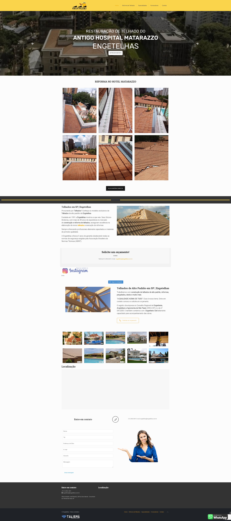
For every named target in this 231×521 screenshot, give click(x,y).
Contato (162, 512)
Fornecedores (154, 512)
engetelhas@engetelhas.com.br (124, 259)
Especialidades (145, 512)
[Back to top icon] (167, 512)
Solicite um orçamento (129, 320)
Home (125, 512)
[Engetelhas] (79, 5)
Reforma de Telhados (134, 512)
